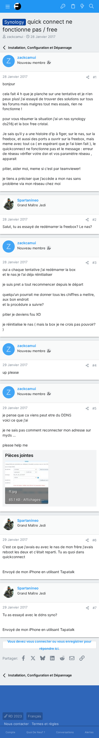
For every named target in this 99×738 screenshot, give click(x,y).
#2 (94, 220)
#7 (94, 608)
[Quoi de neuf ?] (82, 6)
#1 (94, 77)
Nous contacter (16, 724)
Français (34, 716)
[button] (8, 6)
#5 (94, 408)
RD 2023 (14, 716)
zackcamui (15, 37)
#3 (94, 263)
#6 (94, 540)
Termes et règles (45, 724)
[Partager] (87, 77)
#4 (94, 365)
